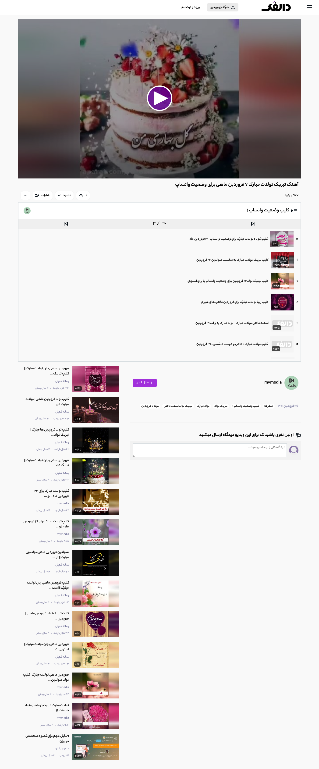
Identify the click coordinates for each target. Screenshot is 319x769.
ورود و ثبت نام (190, 7)
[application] (159, 98)
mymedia (273, 383)
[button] (159, 98)
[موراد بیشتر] (25, 195)
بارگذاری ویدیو (219, 7)
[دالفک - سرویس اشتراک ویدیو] (280, 7)
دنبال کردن (143, 382)
